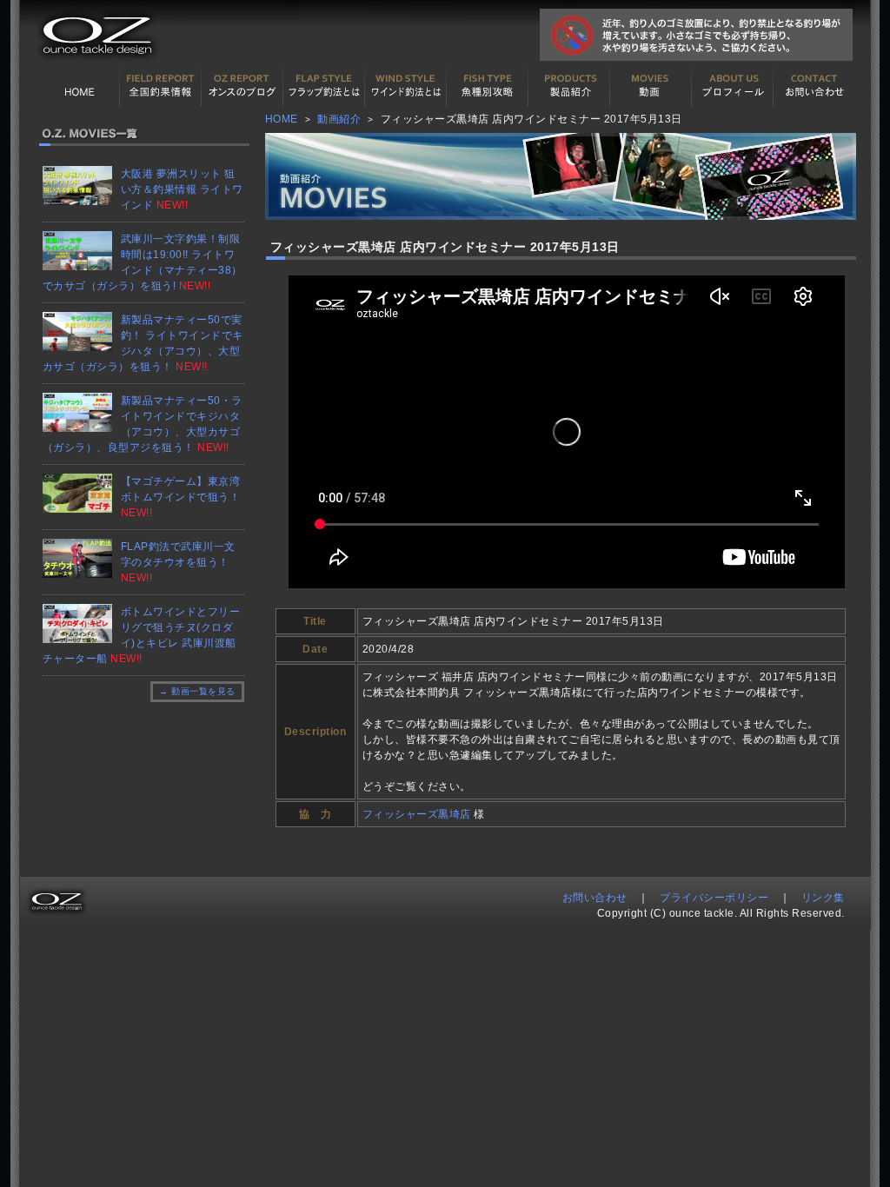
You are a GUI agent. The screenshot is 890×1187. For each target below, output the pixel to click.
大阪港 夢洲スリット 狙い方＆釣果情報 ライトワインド (182, 189)
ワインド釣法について (406, 86)
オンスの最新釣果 (242, 86)
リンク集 (823, 898)
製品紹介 (569, 86)
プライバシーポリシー (714, 898)
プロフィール (733, 86)
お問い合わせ (814, 86)
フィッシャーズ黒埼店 (416, 814)
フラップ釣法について (324, 86)
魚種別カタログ (487, 86)
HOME (79, 86)
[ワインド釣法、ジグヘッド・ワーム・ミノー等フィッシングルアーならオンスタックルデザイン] (94, 62)
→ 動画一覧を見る (197, 691)
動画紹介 (651, 86)
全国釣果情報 (161, 86)
